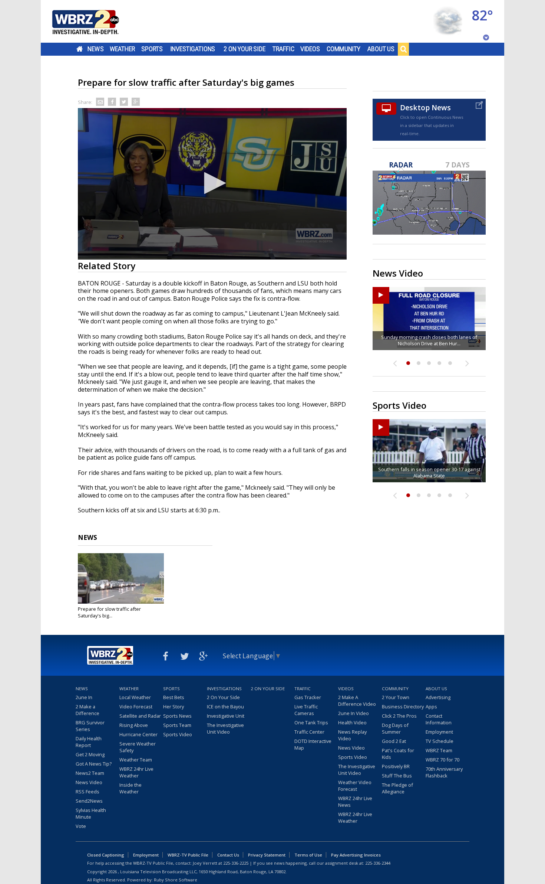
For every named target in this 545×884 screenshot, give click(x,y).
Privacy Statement (266, 855)
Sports (152, 49)
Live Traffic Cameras (306, 710)
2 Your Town (395, 697)
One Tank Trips (311, 722)
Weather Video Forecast (354, 785)
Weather (122, 49)
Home (79, 49)
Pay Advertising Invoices (356, 855)
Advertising (438, 697)
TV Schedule (439, 741)
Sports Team (177, 725)
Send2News (89, 800)
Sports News (177, 715)
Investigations (192, 49)
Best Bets (173, 697)
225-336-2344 (377, 863)
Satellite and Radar (140, 715)
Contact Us (228, 855)
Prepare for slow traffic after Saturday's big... (109, 612)
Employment (439, 731)
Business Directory (403, 706)
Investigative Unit (225, 715)
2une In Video (353, 713)
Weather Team (135, 759)
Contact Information (439, 719)
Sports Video (177, 734)
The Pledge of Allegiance (397, 788)
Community (343, 49)
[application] (212, 184)
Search (403, 49)
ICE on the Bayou (225, 706)
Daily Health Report (89, 741)
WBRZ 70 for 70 (442, 759)
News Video (89, 782)
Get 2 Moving (90, 754)
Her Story (173, 706)
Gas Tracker (307, 697)
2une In (84, 697)
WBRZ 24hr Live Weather (136, 772)
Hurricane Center (138, 734)
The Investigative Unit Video (225, 728)
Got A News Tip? (94, 763)
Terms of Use (308, 855)
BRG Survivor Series (90, 726)
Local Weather (135, 697)
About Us (380, 49)
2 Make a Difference (87, 710)
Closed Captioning (105, 855)
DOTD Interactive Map (312, 744)
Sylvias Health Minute (91, 813)
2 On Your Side (244, 49)
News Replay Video (352, 735)
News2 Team (90, 773)
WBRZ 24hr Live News (355, 801)
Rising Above (133, 725)
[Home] (94, 21)
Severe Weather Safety (137, 747)
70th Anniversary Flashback (444, 772)
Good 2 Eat (394, 741)
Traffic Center (309, 731)
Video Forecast (135, 706)
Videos (310, 49)
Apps (431, 706)
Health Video (352, 722)
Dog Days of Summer (395, 728)
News (95, 49)
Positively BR (396, 766)
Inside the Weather (130, 788)
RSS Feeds (87, 791)
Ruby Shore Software (175, 880)
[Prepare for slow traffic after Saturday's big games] (121, 578)
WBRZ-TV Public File (188, 855)
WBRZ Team (439, 750)
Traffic (283, 49)
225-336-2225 (235, 863)
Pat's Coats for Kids (398, 753)
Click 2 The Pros (399, 715)
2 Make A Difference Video (357, 700)
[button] (212, 183)
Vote (81, 826)
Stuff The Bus (397, 775)
